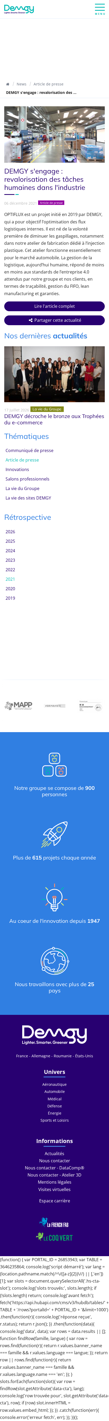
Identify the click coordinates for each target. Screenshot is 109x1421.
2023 (10, 560)
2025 (10, 541)
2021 (10, 579)
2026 (10, 532)
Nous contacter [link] (54, 1161)
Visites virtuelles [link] (54, 1189)
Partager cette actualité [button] (57, 320)
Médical (55, 1098)
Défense (54, 1105)
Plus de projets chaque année (54, 857)
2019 (10, 598)
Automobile (54, 1091)
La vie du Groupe (22, 488)
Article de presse (48, 84)
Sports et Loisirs (54, 1120)
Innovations (17, 469)
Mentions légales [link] (54, 1182)
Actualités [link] (54, 1153)
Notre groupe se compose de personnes (54, 791)
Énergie (54, 1113)
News (21, 84)
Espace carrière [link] (54, 1201)
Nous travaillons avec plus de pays (54, 987)
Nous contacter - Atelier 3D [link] (54, 1175)
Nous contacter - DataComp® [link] (54, 1168)
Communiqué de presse (29, 450)
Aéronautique (54, 1084)
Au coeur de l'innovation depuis (54, 921)
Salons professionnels (27, 479)
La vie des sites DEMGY (28, 498)
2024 (10, 551)
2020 (10, 589)
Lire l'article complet (54, 306)
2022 (10, 570)
